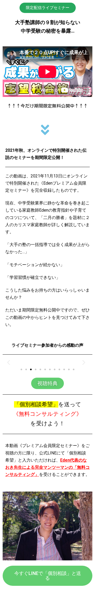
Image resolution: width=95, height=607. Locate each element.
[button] (48, 8)
